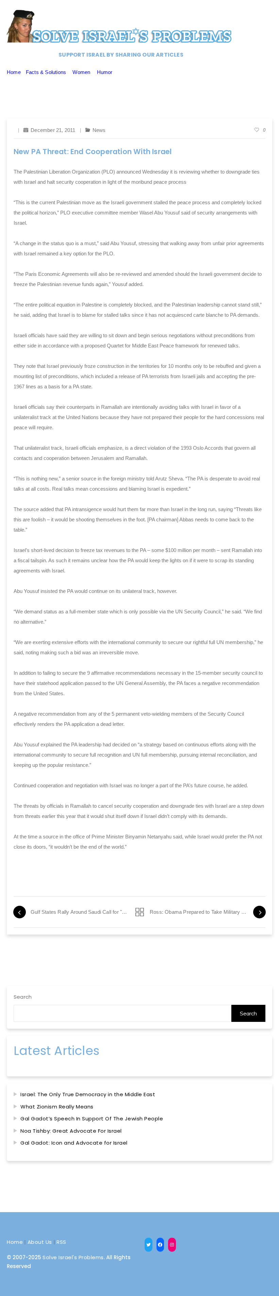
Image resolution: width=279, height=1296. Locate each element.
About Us (40, 1242)
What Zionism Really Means (57, 1106)
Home (14, 72)
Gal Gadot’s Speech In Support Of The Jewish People (91, 1118)
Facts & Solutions (46, 72)
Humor (105, 72)
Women (81, 72)
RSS (61, 1242)
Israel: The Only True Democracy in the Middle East (87, 1094)
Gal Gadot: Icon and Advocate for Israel (74, 1142)
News (99, 130)
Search (23, 996)
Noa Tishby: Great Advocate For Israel (71, 1130)
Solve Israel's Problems (73, 1257)
